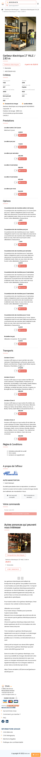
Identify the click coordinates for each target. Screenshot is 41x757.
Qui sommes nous (9, 711)
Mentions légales (9, 739)
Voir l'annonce (13, 569)
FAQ (4, 718)
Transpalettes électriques (15, 555)
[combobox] (21, 5)
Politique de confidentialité (13, 742)
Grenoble (10, 565)
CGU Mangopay (9, 735)
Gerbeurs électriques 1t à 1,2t (30, 10)
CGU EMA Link (8, 732)
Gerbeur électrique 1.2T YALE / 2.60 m (17, 560)
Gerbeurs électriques (12, 10)
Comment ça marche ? (11, 714)
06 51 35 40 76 (13, 2)
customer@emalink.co (8, 694)
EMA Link (27, 753)
